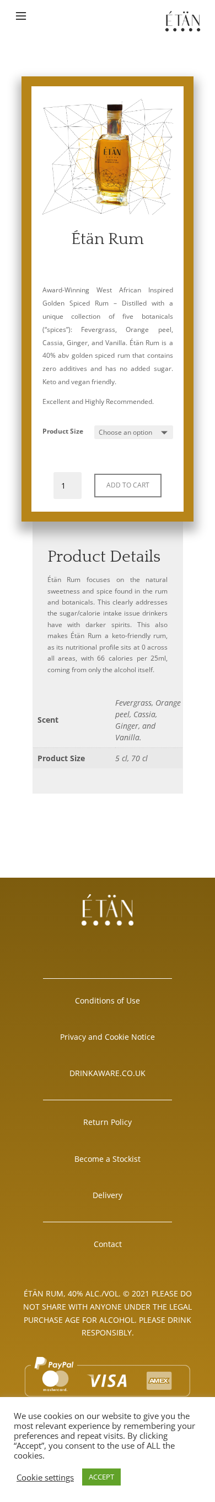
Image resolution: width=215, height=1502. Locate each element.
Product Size (62, 431)
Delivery (107, 1195)
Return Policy (107, 1122)
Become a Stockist (107, 1159)
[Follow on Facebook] (65, 944)
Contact (108, 1244)
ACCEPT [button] (101, 1477)
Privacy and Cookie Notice (107, 1037)
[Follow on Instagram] (107, 944)
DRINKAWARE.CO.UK (107, 1073)
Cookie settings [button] (45, 1477)
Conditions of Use (107, 1000)
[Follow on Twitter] (149, 944)
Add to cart (127, 485)
